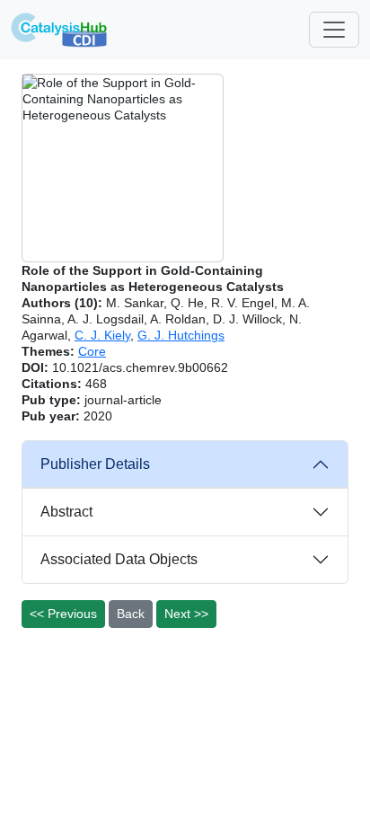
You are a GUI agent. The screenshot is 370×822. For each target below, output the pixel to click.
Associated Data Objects (119, 559)
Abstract (66, 511)
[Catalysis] (59, 29)
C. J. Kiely (102, 335)
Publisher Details (95, 464)
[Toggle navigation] (334, 30)
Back (131, 613)
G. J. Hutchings (181, 335)
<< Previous (63, 613)
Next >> (186, 613)
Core (92, 351)
